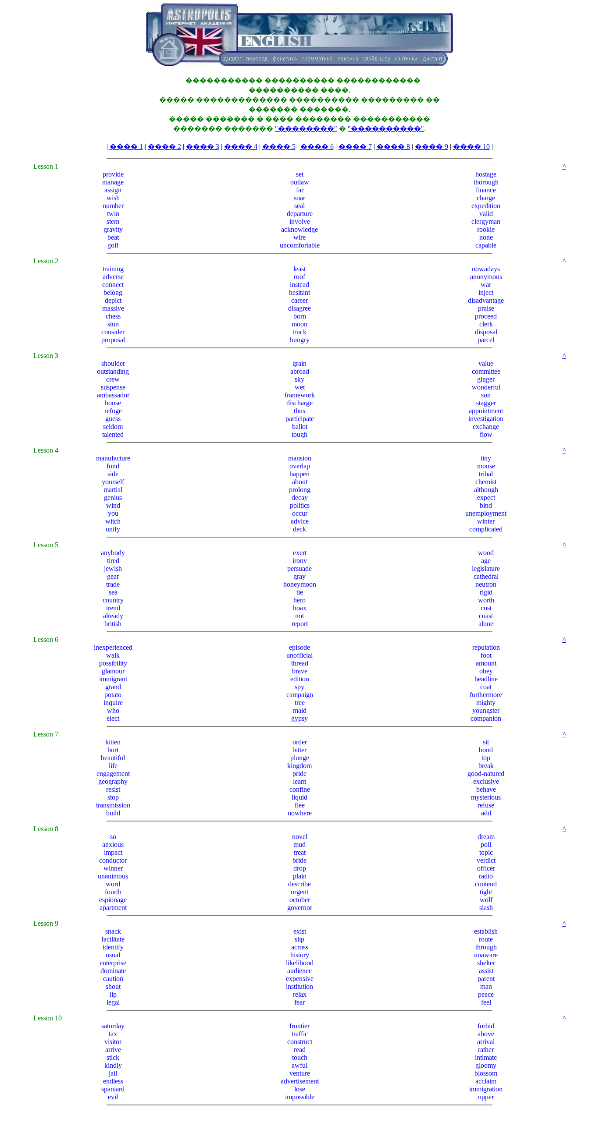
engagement (113, 773)
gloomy (485, 1065)
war (486, 284)
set (299, 174)
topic (486, 852)
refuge (113, 410)
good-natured (485, 773)
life (113, 765)
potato (112, 694)
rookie (486, 229)
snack (113, 931)
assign (112, 190)
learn (300, 781)
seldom (113, 426)
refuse (486, 805)
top (485, 757)
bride (299, 860)
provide (113, 174)
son (486, 395)
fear (299, 1002)
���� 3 (202, 146)
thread (299, 663)
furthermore (486, 694)
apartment (113, 907)
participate (299, 418)
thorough (486, 182)
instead (299, 284)
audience (299, 970)
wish (113, 198)
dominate (113, 970)
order (299, 742)
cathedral (486, 576)
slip (299, 939)
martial (112, 489)
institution (299, 986)
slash (486, 907)
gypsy (299, 718)
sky (299, 379)
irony (299, 560)
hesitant (299, 292)
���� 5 (279, 146)
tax (113, 1033)
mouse (486, 466)
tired (113, 560)
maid (300, 710)
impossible (299, 1097)
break (486, 765)
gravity (113, 229)
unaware (486, 955)
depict (113, 300)
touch (299, 1057)
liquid (299, 797)
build (113, 813)
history (299, 955)
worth (486, 600)
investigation (485, 418)
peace (486, 994)
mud (299, 844)
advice (300, 521)
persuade (299, 568)
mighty (486, 702)
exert (300, 552)
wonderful (486, 387)
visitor (112, 1041)
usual (113, 955)
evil (113, 1097)
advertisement (300, 1081)
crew (113, 379)
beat (113, 237)
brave (299, 671)
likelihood (300, 963)
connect (113, 284)
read (300, 1049)
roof (299, 276)
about (299, 481)
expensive (300, 978)
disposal (486, 332)
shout (113, 986)
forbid (486, 1026)
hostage (485, 174)
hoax (300, 608)
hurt (112, 750)
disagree (299, 308)
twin (113, 213)
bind (486, 505)
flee (300, 805)
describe (299, 884)
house (113, 403)
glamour (113, 671)
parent (486, 978)
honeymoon (299, 584)
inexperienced (113, 647)
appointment (486, 410)
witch (113, 521)
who (113, 710)
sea (113, 592)
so (113, 836)
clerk (486, 324)
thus (299, 410)
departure (300, 213)
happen (299, 474)
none (486, 237)
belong (112, 292)
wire (299, 237)
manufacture (113, 458)
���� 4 (240, 146)
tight (486, 892)
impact (113, 852)
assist (486, 970)
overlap (299, 466)
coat (486, 686)
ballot (299, 426)
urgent (299, 892)
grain (299, 363)
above (486, 1033)
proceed (486, 316)
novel (299, 836)
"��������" (306, 128)
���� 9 (431, 146)
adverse (113, 276)
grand (113, 686)
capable (485, 245)
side (112, 474)
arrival (486, 1041)
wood (486, 552)
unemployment (485, 513)
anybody (113, 552)
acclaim (485, 1081)
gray (299, 576)
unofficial (299, 655)
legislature (486, 568)
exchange (486, 426)
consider (113, 332)
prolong (299, 489)
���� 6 (317, 146)
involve (299, 221)
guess (113, 418)
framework (300, 395)
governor (299, 907)
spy (299, 686)
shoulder (113, 363)
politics (300, 505)
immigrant (113, 679)
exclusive (486, 781)
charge (486, 198)
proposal (113, 339)
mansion (299, 458)
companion (486, 718)
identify (113, 947)
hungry (300, 339)
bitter (299, 750)
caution (113, 978)
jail (113, 1073)
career (299, 300)
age (486, 560)
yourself (113, 481)
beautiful (113, 757)
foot (486, 655)
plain (300, 876)
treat (300, 852)
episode (299, 647)
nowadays (486, 269)
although (486, 489)
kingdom (299, 765)
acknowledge (299, 229)
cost (486, 608)
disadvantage (486, 300)
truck (299, 332)
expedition (485, 205)
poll (486, 844)
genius (113, 497)
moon (299, 324)
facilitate (113, 939)
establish (486, 931)
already (113, 616)
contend (486, 884)
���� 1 (126, 146)
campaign (299, 694)
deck (299, 529)
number (113, 205)
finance (486, 190)
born (299, 316)
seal (299, 205)
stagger (486, 403)
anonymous (486, 276)
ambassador (113, 395)
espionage (113, 899)
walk (113, 655)
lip (113, 994)
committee (486, 371)
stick (113, 1057)
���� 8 (393, 146)
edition (299, 679)
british (112, 623)
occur (299, 513)
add (486, 813)
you (113, 513)
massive (113, 308)
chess (113, 316)
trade (113, 584)
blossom (485, 1073)
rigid (486, 592)
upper (486, 1097)
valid (486, 213)
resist (113, 789)
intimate (486, 1057)
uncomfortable (300, 245)
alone (485, 623)
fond (113, 466)
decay (300, 497)
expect (486, 497)
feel (486, 1002)
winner (113, 868)
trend (113, 608)
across (299, 947)
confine (299, 789)
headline (486, 679)
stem (113, 221)
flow (486, 434)
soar (299, 198)
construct (299, 1041)
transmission (113, 805)
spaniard (113, 1089)
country (113, 600)
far (299, 190)
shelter (486, 963)
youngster (485, 710)
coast (486, 616)
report (300, 623)
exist (299, 931)
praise (486, 308)
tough (299, 434)
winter (486, 521)
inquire (113, 702)
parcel (486, 339)
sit (486, 742)
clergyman (485, 221)
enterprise (113, 963)
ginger (486, 379)
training (113, 269)
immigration (486, 1089)
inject (485, 292)
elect (113, 718)
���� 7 (355, 146)
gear (113, 576)
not (299, 616)
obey (486, 671)
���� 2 (164, 146)
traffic (300, 1033)
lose (299, 1089)
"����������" (386, 128)
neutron (485, 584)
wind (113, 505)
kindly (113, 1065)
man (486, 986)
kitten (113, 742)
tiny (486, 458)
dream (486, 836)
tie (299, 592)
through (486, 947)
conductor (113, 860)
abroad (299, 371)
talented (113, 434)
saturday (113, 1026)
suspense (113, 387)
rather (486, 1049)
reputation (486, 647)
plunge (299, 757)
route (486, 939)
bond (486, 750)
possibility (113, 663)
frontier (299, 1026)
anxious (113, 844)
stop (113, 797)
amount (486, 663)
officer (486, 868)
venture (299, 1073)
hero (299, 600)
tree (300, 702)
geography (113, 781)
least (299, 269)
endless (113, 1081)
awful (299, 1065)
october (299, 899)
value (485, 363)
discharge (299, 403)
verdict (486, 860)
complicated (486, 529)
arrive (113, 1049)
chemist (485, 481)
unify (113, 529)
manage (113, 182)
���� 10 (471, 146)
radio (486, 876)
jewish (113, 568)
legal (113, 1002)
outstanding (113, 371)
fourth (113, 892)
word (113, 884)
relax (300, 994)
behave (486, 789)
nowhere (300, 813)
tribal (486, 474)
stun (113, 324)
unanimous (113, 876)
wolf (486, 899)
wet (300, 387)
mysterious (486, 797)
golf (112, 245)
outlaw (299, 182)
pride (299, 773)
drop (299, 868)
